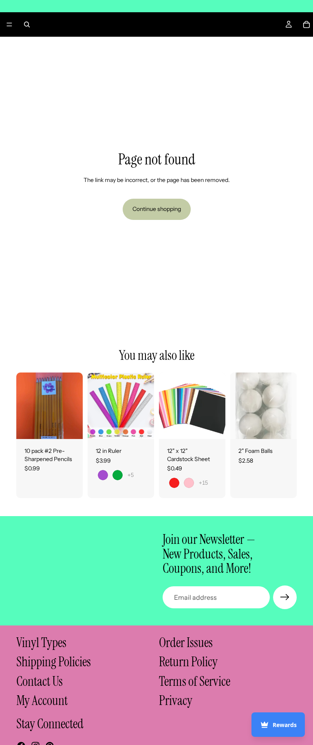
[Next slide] (145, 406)
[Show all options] (131, 475)
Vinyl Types (41, 642)
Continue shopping (156, 209)
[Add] (70, 426)
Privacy (175, 700)
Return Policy (188, 661)
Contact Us (39, 681)
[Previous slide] (97, 406)
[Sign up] (285, 597)
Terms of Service (194, 681)
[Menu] (9, 24)
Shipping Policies (53, 661)
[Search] (27, 24)
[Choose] (141, 426)
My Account (42, 700)
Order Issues (186, 642)
